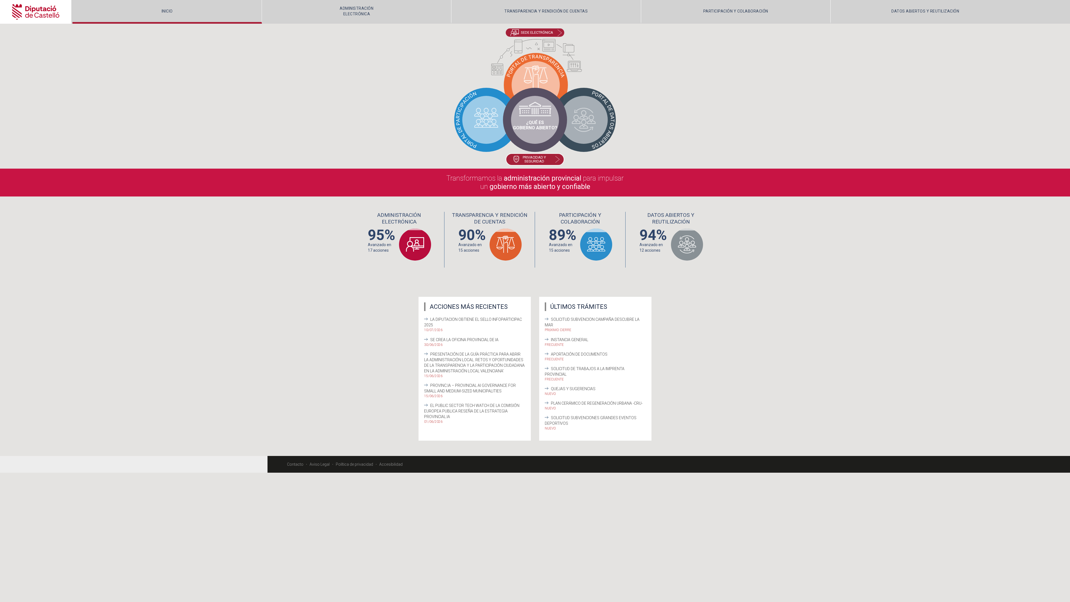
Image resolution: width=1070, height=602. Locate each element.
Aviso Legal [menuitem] (320, 464)
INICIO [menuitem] (167, 11)
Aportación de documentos (579, 354)
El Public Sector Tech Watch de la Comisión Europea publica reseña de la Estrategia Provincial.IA (471, 411)
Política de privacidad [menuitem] (354, 464)
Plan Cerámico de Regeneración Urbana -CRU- (597, 403)
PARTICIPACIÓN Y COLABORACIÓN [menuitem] (735, 11)
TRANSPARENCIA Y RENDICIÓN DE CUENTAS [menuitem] (546, 11)
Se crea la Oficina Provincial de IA (464, 340)
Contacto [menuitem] (295, 464)
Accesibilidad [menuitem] (391, 464)
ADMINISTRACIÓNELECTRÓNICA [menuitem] (356, 11)
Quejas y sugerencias (573, 389)
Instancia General (569, 340)
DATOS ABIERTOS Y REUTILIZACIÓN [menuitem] (925, 11)
